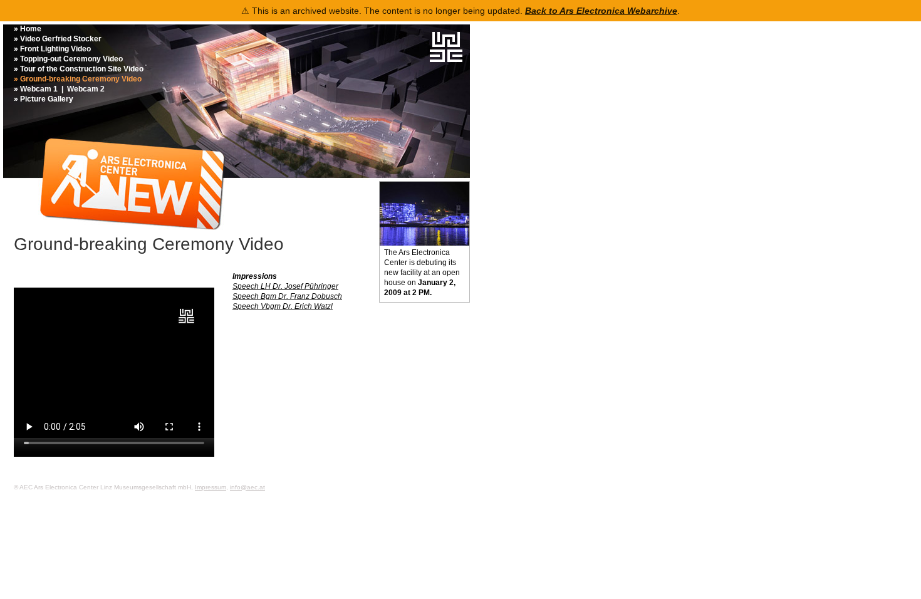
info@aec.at (247, 487)
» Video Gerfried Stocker (57, 38)
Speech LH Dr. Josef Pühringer (285, 286)
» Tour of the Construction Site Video (78, 69)
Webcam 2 (86, 89)
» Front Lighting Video (52, 48)
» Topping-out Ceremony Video (68, 59)
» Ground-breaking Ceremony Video (78, 79)
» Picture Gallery (43, 99)
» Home (27, 28)
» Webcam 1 (36, 89)
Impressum (210, 487)
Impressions (254, 276)
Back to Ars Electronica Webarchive (601, 11)
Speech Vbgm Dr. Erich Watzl (282, 306)
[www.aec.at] (446, 59)
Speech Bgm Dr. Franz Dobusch (287, 296)
